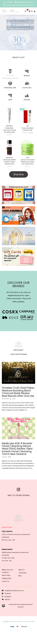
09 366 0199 (5, 537)
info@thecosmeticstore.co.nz (25, 2)
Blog (19, 576)
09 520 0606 (5, 555)
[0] (29, 11)
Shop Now (18, 174)
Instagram (7, 596)
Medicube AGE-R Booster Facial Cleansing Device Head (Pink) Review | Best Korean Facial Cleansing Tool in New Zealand (17, 449)
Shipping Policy (7, 578)
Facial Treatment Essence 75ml (28, 129)
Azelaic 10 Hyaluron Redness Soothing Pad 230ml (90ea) (28, 162)
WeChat (7, 599)
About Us (21, 570)
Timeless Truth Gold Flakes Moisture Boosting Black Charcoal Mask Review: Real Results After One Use (18, 392)
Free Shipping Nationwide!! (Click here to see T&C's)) (19, 5)
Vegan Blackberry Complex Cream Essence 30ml (9, 162)
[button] (2, 32)
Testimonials (22, 573)
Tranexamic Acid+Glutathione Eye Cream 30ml (9, 130)
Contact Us (5, 581)
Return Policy (6, 575)
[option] (18, 32)
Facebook (7, 593)
